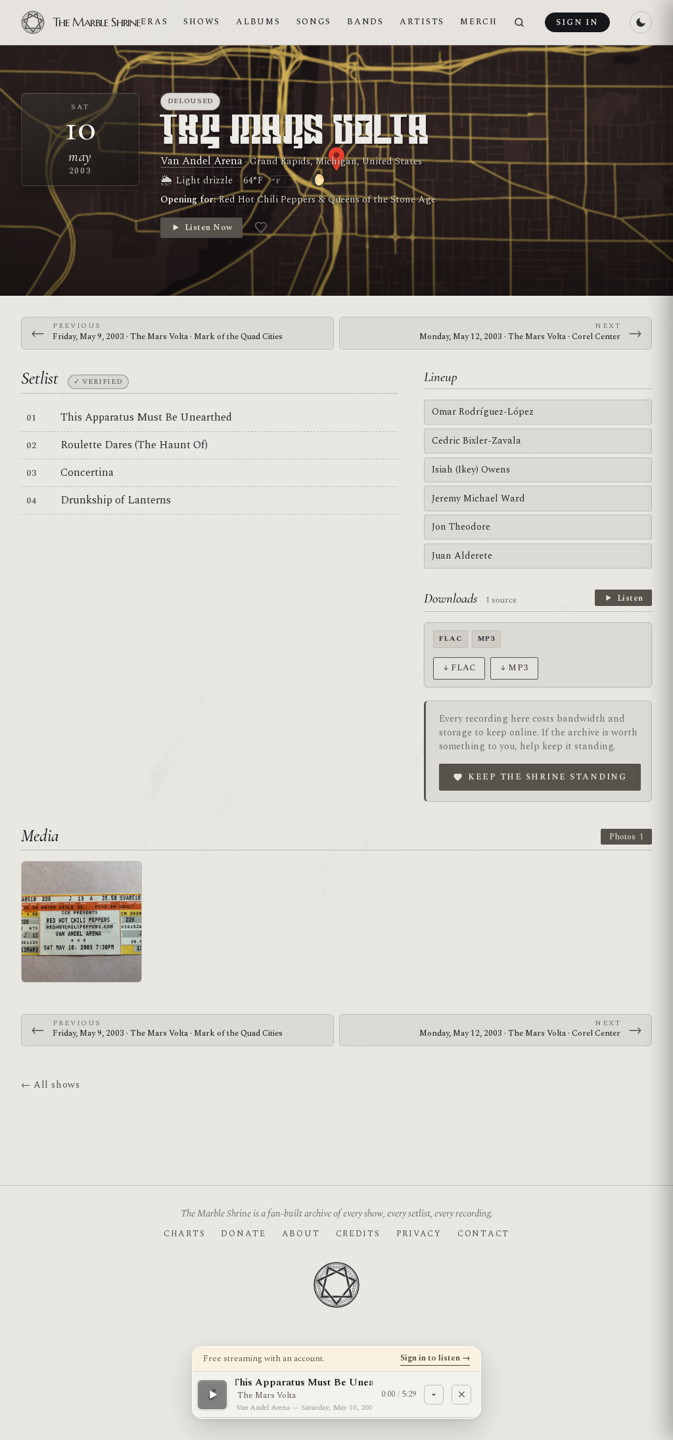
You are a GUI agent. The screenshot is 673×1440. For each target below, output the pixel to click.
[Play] (212, 1394)
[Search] (519, 23)
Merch (479, 21)
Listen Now (209, 227)
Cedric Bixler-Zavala (476, 440)
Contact (483, 1233)
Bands (365, 21)
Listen (630, 598)
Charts (184, 1233)
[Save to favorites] (260, 227)
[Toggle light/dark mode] (641, 22)
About (301, 1233)
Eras (154, 21)
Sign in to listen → (435, 1357)
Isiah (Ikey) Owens (471, 469)
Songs (314, 21)
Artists (422, 21)
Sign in (577, 22)
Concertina (87, 472)
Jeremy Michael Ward (478, 498)
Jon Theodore (461, 526)
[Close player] (461, 1394)
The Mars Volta (295, 132)
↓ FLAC (459, 667)
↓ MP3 (514, 667)
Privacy (419, 1233)
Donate (243, 1233)
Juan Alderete (462, 555)
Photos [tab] (626, 836)
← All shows (50, 1084)
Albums (258, 21)
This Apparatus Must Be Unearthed (146, 417)
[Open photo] (81, 921)
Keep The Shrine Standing (547, 776)
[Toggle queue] (434, 1394)
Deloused (191, 101)
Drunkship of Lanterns (115, 500)
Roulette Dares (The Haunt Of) (134, 445)
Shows (201, 21)
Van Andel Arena (201, 161)
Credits (358, 1233)
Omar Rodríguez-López (483, 411)
